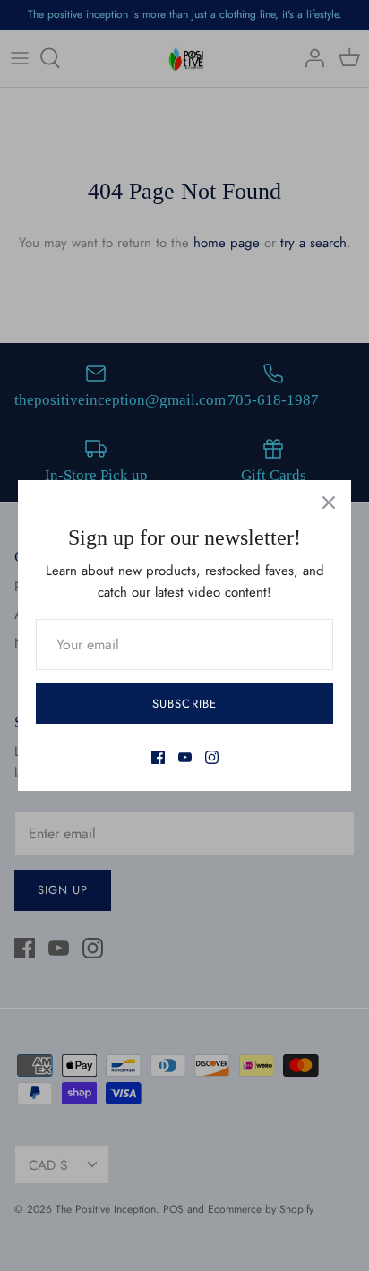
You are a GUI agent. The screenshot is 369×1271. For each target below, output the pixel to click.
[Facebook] (158, 757)
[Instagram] (212, 757)
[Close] (328, 502)
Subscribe (184, 703)
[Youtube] (185, 757)
